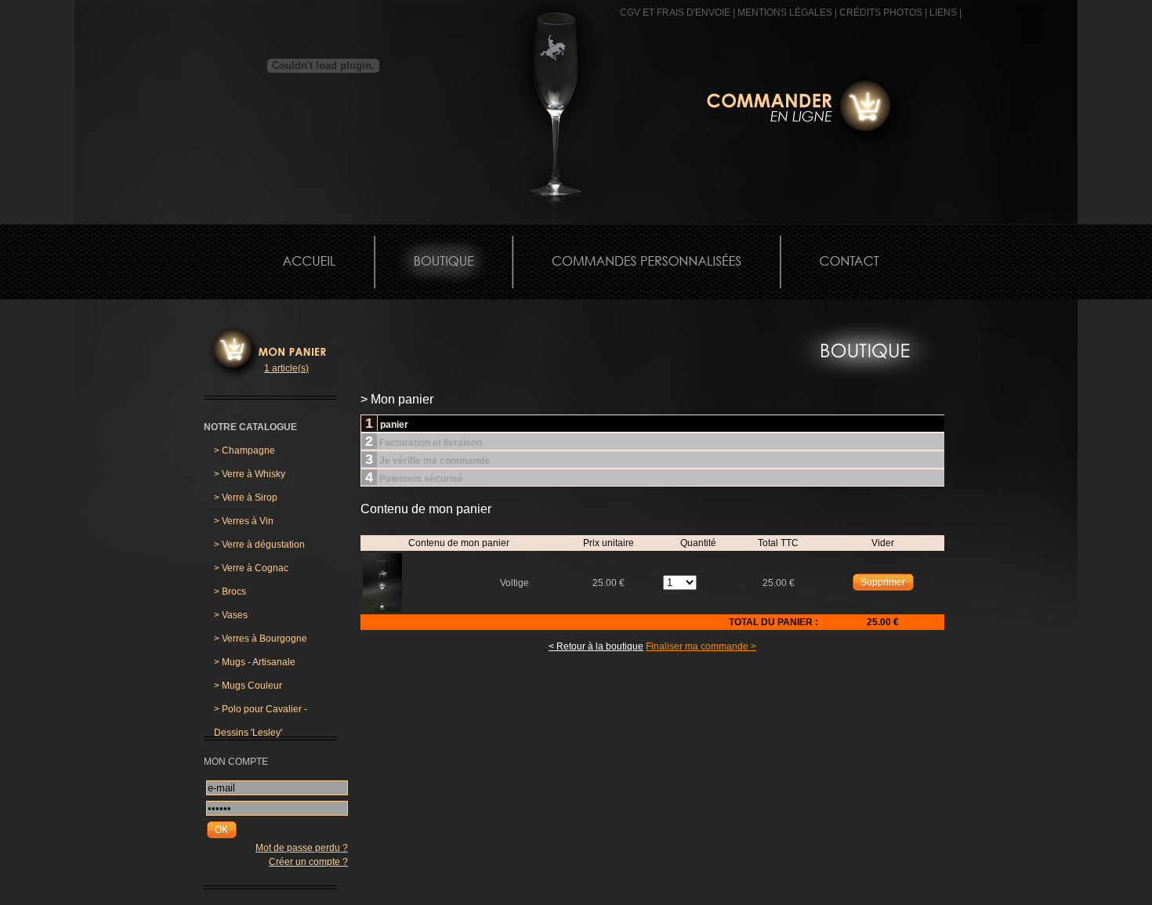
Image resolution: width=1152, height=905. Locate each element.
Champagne (244, 450)
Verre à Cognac (251, 568)
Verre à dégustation (259, 544)
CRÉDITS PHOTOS (880, 12)
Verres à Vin (244, 521)
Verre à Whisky (249, 474)
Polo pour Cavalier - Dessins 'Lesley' (260, 712)
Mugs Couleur (248, 685)
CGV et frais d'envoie (675, 12)
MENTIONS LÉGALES (784, 12)
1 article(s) (286, 368)
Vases (231, 615)
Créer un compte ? (308, 861)
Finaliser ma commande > (701, 646)
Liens (943, 12)
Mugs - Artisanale (254, 662)
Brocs (230, 591)
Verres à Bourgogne (260, 638)
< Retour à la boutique (596, 646)
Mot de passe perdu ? (301, 847)
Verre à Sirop (245, 497)
